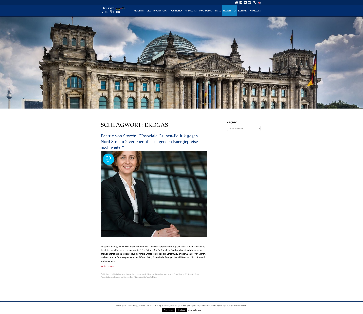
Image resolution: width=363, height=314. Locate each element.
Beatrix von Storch (157, 10)
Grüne (197, 274)
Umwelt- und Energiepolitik (123, 277)
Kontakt (243, 10)
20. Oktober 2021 (109, 274)
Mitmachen (191, 10)
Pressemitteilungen (107, 277)
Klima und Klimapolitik (155, 274)
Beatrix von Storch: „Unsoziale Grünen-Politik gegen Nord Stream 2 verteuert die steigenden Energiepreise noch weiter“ (149, 141)
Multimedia (205, 10)
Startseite (191, 274)
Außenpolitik (141, 274)
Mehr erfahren (194, 310)
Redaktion (153, 277)
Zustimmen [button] (168, 310)
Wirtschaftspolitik (140, 277)
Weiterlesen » (107, 266)
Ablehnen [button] (181, 310)
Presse (217, 10)
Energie (134, 274)
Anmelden (255, 10)
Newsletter (229, 10)
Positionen (176, 10)
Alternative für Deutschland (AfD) (175, 274)
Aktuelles (139, 10)
